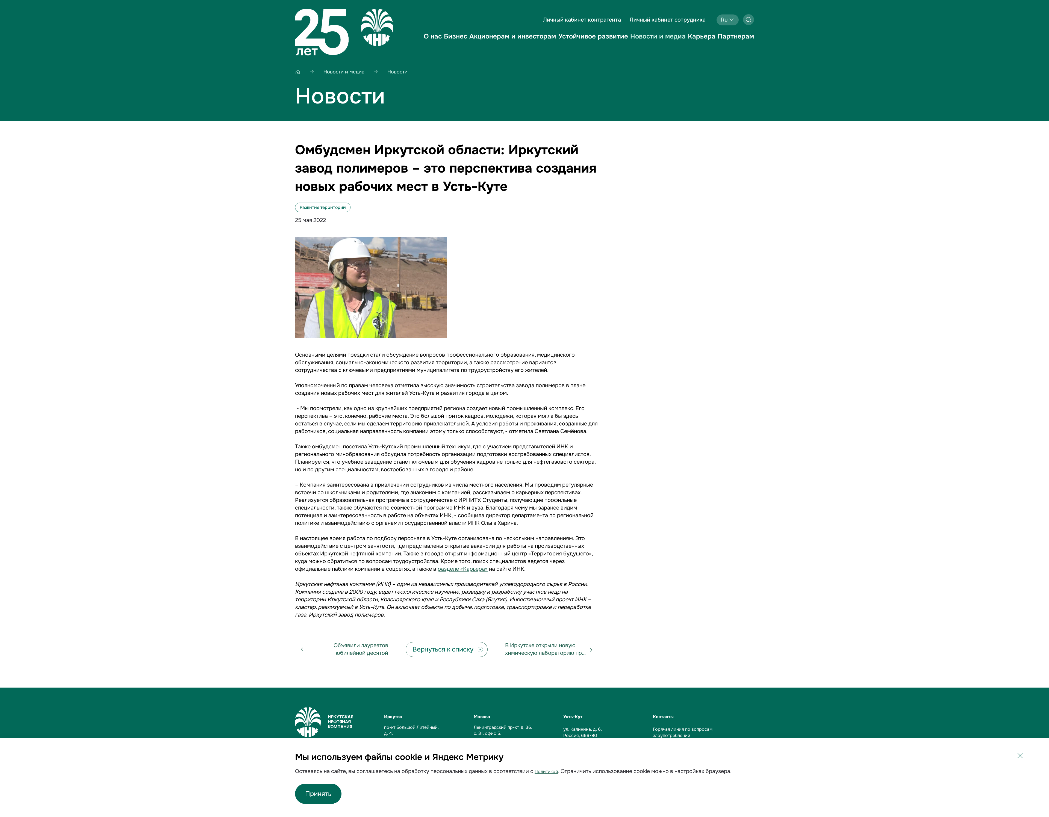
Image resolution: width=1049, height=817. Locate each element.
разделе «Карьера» (463, 569)
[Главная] (297, 72)
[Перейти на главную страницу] (344, 32)
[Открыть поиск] (748, 19)
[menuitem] (433, 41)
